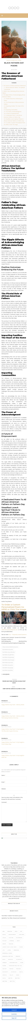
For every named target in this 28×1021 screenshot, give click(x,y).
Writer (10, 978)
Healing (11, 943)
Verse (17, 975)
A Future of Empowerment (11, 113)
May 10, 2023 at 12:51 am (6, 739)
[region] (14, 1008)
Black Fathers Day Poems (14, 60)
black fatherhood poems (7, 649)
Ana (4, 931)
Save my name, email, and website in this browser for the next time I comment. (12, 798)
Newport (10, 959)
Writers (17, 978)
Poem (21, 962)
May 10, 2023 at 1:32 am (6, 753)
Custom (11, 937)
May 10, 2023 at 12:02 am (6, 726)
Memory (18, 956)
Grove (4, 943)
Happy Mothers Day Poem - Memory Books (12, 704)
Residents (5, 971)
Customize (14, 1014)
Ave (21, 931)
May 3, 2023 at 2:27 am (5, 702)
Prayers (18, 968)
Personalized (13, 962)
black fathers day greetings (8, 657)
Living (9, 950)
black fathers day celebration (8, 652)
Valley (11, 975)
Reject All (14, 1018)
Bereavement (12, 934)
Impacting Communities (10, 109)
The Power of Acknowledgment (12, 111)
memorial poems (7, 953)
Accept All (14, 1010)
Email (3, 782)
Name (3, 775)
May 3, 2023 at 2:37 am (5, 713)
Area (16, 931)
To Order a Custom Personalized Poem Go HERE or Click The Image (13, 607)
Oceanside (19, 959)
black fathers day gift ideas (8, 654)
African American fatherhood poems (10, 647)
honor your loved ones (10, 947)
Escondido (19, 937)
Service (5, 975)
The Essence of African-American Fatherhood (14, 85)
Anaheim (9, 931)
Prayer (11, 968)
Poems (4, 965)
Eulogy (5, 940)
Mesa (4, 959)
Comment (4, 802)
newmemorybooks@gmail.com (9, 629)
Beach (4, 934)
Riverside (14, 971)
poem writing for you (15, 965)
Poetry (5, 968)
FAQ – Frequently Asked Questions (18, 634)
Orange (5, 962)
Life (4, 950)
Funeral (11, 940)
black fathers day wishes (7, 670)
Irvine (21, 947)
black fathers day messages (8, 660)
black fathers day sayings (7, 667)
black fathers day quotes (7, 665)
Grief (18, 940)
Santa (21, 971)
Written (12, 981)
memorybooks (6, 674)
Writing (5, 981)
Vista (4, 978)
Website (3, 789)
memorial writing (8, 956)
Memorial (16, 950)
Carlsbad (21, 934)
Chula (4, 937)
